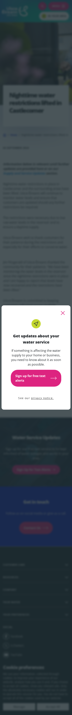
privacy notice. (42, 398)
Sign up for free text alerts (30, 378)
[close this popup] (62, 313)
